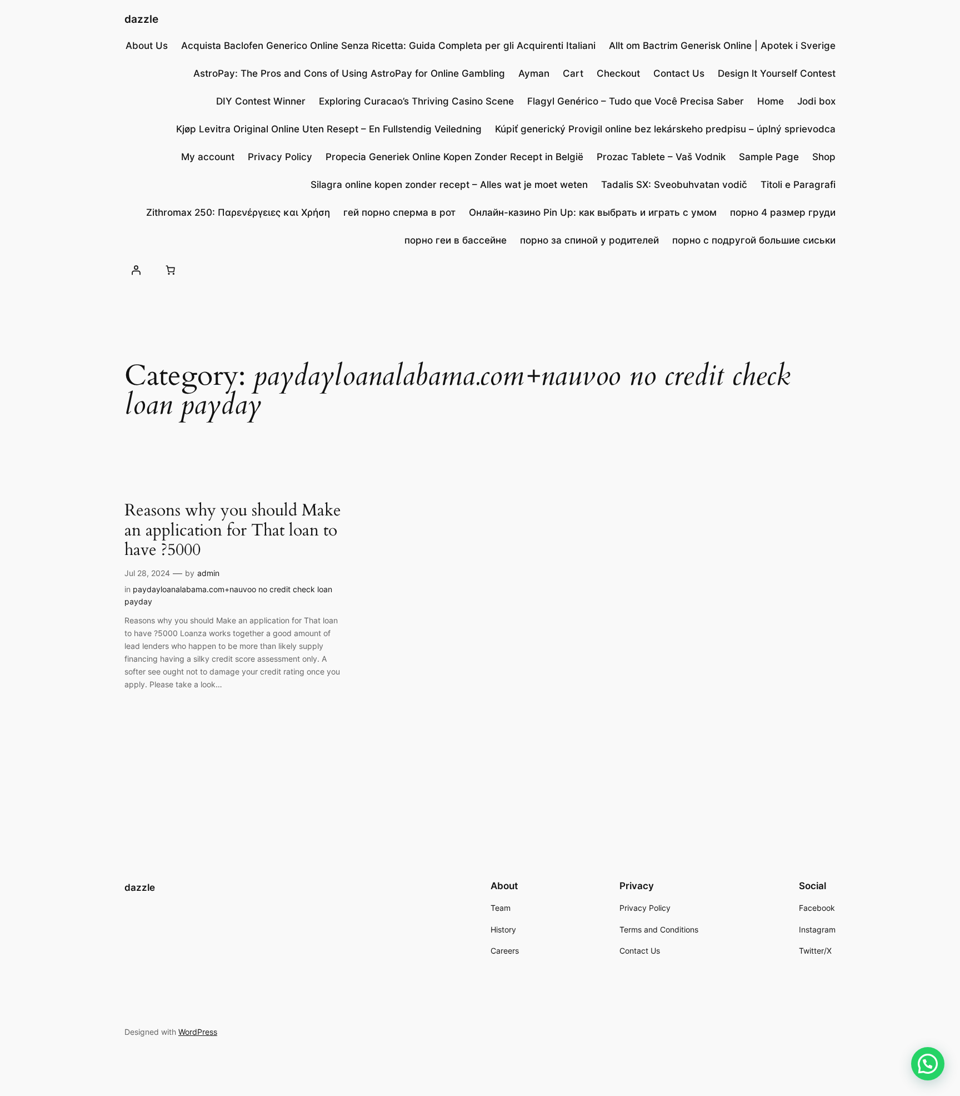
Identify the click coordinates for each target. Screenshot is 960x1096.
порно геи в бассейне (455, 240)
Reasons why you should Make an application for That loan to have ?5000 (232, 531)
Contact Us (678, 73)
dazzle (141, 19)
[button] (927, 1063)
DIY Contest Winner (261, 101)
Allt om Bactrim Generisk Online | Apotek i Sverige (722, 45)
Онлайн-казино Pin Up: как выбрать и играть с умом (593, 212)
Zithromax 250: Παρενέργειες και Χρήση (238, 212)
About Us (147, 45)
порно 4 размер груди (783, 212)
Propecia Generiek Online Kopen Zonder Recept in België (454, 156)
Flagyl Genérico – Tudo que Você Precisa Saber (635, 101)
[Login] (136, 269)
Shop (824, 156)
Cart (573, 73)
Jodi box (816, 101)
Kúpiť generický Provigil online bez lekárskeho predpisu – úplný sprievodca (665, 129)
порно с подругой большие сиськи (754, 240)
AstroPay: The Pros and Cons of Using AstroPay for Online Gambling (349, 73)
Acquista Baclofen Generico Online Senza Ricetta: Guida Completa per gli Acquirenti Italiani (388, 45)
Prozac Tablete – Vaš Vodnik (661, 156)
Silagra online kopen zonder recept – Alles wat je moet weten (449, 184)
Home (770, 101)
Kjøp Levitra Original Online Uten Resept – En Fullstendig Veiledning (329, 129)
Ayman (533, 73)
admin (208, 573)
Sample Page (769, 156)
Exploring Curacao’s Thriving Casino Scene (416, 101)
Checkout (618, 73)
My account (207, 156)
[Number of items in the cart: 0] (170, 269)
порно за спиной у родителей (589, 240)
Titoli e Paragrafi (798, 184)
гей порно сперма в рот (399, 212)
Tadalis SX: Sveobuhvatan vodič (674, 184)
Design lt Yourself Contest (777, 73)
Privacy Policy (280, 156)
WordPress (197, 1032)
